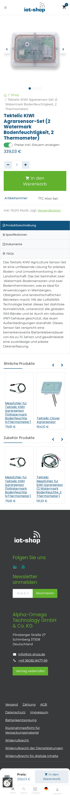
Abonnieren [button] (45, 593)
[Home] (13, 789)
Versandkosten (49, 210)
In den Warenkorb (51, 777)
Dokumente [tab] (13, 244)
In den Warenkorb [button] (35, 180)
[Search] (24, 789)
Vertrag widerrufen (30, 671)
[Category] (35, 789)
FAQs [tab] (10, 254)
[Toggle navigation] (5, 7)
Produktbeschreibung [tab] (20, 225)
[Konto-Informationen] (57, 789)
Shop (15, 95)
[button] (7, 49)
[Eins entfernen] (8, 165)
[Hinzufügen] (25, 165)
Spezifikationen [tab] (16, 235)
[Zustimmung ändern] (7, 782)
